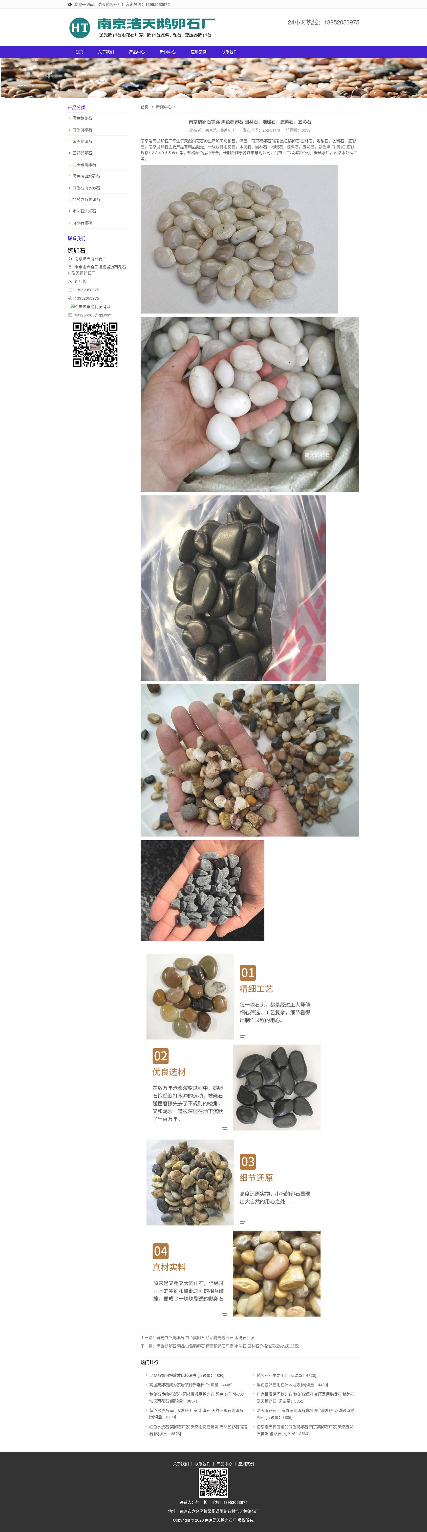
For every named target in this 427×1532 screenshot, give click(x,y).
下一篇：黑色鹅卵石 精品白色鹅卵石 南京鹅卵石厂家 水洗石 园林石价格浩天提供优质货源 (220, 1346)
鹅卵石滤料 (82, 222)
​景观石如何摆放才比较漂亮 (173, 1375)
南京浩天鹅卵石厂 (220, 1520)
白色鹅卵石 (82, 129)
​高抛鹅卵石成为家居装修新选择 (177, 1384)
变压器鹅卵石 (84, 164)
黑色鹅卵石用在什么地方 (278, 1384)
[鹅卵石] (142, 37)
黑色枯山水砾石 (86, 176)
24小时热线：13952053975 (323, 22)
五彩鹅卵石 (82, 152)
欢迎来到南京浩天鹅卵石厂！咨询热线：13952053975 (122, 4)
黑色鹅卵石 (82, 118)
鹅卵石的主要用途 (272, 1375)
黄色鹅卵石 (82, 141)
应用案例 (199, 52)
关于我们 (106, 52)
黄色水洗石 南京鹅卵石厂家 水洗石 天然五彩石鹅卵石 (196, 1410)
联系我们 (229, 52)
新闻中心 (168, 52)
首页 (79, 52)
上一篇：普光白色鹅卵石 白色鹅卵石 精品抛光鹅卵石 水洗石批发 (197, 1337)
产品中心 (137, 52)
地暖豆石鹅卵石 (86, 199)
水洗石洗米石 (84, 211)
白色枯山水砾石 (86, 187)
